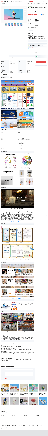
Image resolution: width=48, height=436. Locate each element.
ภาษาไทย (35, 431)
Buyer (31, 3)
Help (34, 3)
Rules (46, 3)
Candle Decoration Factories (22, 425)
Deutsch (23, 431)
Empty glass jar (37, 415)
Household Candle (38, 414)
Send (6, 378)
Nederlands (25, 431)
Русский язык (17, 431)
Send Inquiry (32, 14)
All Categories (3, 3)
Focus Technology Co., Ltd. (19, 433)
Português (12, 431)
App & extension (38, 3)
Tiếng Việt (40, 431)
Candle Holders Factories (14, 425)
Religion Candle (2, 415)
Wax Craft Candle (28, 425)
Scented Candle (2, 414)
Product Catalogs (11, 412)
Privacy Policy (34, 433)
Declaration (31, 433)
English (7, 431)
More (1, 428)
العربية (27, 431)
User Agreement (27, 433)
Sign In (29, 52)
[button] (32, 57)
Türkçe (37, 431)
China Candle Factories (8, 425)
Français (15, 431)
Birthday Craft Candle (39, 425)
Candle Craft (2, 425)
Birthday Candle (14, 414)
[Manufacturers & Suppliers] (4, 1)
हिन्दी (33, 431)
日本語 (31, 431)
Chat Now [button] (43, 14)
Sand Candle (13, 415)
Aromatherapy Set (26, 414)
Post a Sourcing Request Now (20, 378)
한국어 (29, 431)
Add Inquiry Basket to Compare (14, 27)
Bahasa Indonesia (43, 431)
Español (10, 431)
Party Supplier (25, 415)
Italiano (20, 431)
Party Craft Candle (34, 425)
